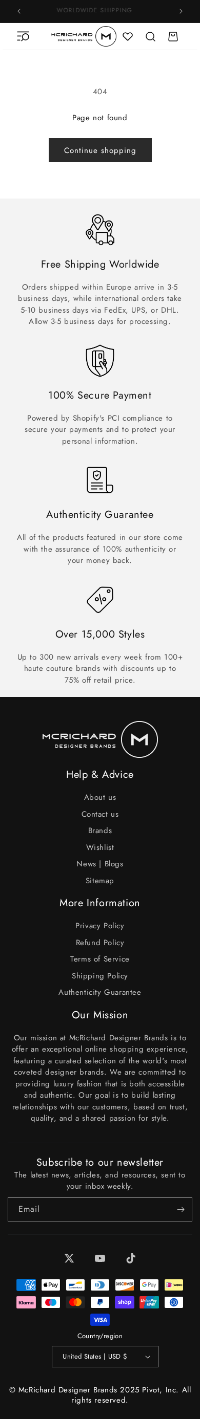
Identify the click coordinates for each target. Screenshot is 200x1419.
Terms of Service (100, 959)
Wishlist (100, 847)
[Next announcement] (181, 11)
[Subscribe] (180, 1209)
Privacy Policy (99, 925)
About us (100, 797)
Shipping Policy (100, 975)
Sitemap (100, 880)
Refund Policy (100, 942)
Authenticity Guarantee (99, 992)
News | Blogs (99, 863)
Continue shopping (100, 150)
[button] (23, 36)
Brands (100, 830)
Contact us (100, 814)
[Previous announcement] (19, 11)
